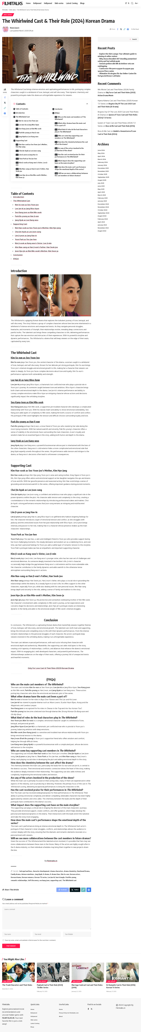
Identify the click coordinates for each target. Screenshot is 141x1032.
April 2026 (101, 156)
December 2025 (103, 168)
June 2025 (101, 186)
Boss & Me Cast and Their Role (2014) (120, 126)
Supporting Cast (21, 140)
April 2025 (101, 192)
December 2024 (103, 204)
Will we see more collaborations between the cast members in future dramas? (71, 174)
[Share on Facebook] (117, 29)
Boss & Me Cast (104, 131)
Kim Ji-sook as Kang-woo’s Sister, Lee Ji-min (32, 164)
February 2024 (103, 219)
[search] (132, 3)
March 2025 (102, 195)
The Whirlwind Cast (23, 117)
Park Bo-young (71, 877)
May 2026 (101, 153)
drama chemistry (70, 871)
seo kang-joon (44, 880)
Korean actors (75, 874)
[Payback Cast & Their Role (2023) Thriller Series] (53, 972)
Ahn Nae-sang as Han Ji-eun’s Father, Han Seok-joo (32, 170)
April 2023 (101, 222)
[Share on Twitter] (120, 29)
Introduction (20, 113)
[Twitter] (128, 3)
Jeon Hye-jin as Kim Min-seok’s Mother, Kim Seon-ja (31, 176)
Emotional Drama (83, 871)
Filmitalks (12, 3)
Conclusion (58, 109)
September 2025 (103, 177)
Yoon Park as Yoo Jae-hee (28, 159)
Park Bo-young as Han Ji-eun (29, 133)
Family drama (15, 874)
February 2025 (103, 198)
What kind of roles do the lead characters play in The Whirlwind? (71, 130)
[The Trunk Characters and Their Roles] (18, 972)
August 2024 (102, 216)
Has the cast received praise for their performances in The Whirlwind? (70, 156)
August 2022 (102, 231)
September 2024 (103, 213)
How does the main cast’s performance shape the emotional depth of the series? (70, 168)
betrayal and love (25, 871)
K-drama (46, 874)
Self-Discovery (33, 880)
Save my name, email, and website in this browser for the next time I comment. (30, 940)
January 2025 (102, 201)
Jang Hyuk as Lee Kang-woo (28, 136)
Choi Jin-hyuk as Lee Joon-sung (30, 151)
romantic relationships (19, 880)
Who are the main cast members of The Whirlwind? (70, 118)
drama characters (56, 871)
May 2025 (101, 189)
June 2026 (101, 150)
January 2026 (102, 165)
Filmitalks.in (52, 861)
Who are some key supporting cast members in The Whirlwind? (69, 137)
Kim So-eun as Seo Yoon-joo (28, 121)
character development (41, 871)
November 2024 (103, 207)
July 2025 (101, 183)
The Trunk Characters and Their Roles (17, 985)
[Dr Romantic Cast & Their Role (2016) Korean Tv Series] (122, 972)
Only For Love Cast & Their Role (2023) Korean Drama (51, 668)
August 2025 (102, 180)
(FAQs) (57, 113)
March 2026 (102, 159)
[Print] (127, 29)
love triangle (60, 877)
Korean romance (28, 877)
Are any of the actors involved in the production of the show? (69, 149)
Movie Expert (14, 28)
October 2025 (102, 174)
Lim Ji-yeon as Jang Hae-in (28, 155)
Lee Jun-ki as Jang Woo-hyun (29, 125)
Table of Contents (21, 109)
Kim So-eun (65, 874)
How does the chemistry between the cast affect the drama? (71, 143)
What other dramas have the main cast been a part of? (70, 124)
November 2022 (103, 228)
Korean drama (16, 877)
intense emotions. (27, 874)
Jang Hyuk (38, 874)
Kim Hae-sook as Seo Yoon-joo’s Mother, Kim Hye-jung (31, 146)
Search (134, 39)
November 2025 (103, 171)
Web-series (8, 14)
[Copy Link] (124, 29)
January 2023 (102, 225)
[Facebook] (126, 3)
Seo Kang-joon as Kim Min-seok (30, 129)
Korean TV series (40, 877)
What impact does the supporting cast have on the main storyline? (70, 162)
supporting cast (56, 880)
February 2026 (103, 162)
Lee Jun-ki (51, 877)
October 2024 (102, 210)
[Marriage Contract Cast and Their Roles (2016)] (88, 972)
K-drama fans (55, 874)
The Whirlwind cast (69, 880)
